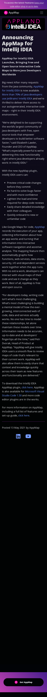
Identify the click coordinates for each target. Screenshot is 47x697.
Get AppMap (26, 682)
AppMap (40, 227)
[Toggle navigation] (41, 12)
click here (27, 387)
